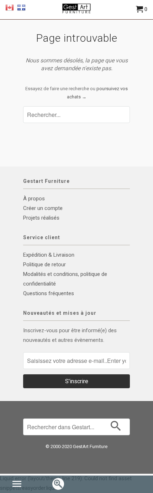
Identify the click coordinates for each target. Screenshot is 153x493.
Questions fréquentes (48, 293)
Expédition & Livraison (48, 255)
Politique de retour (44, 264)
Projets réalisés (41, 218)
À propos (34, 198)
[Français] (21, 7)
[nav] (17, 484)
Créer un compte (43, 208)
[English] (9, 7)
